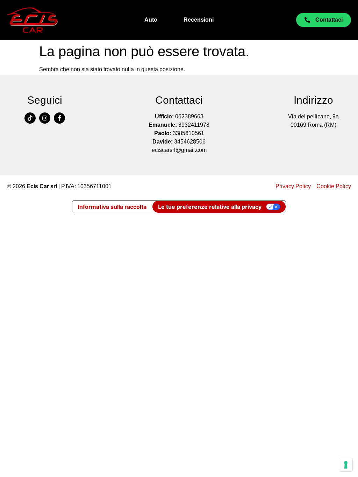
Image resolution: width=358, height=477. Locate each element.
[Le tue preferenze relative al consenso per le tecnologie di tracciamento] (345, 464)
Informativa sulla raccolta (112, 206)
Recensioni (199, 20)
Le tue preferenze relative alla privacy (210, 206)
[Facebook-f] (59, 118)
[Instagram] (44, 118)
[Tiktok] (30, 118)
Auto (150, 20)
